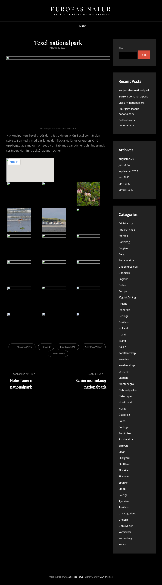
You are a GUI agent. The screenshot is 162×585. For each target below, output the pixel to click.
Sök (121, 48)
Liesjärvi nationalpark (131, 102)
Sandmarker (58, 353)
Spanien (123, 482)
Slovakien (124, 470)
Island (122, 340)
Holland (46, 346)
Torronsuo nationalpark (133, 96)
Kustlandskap (67, 346)
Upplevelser (126, 526)
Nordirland (125, 402)
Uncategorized (127, 513)
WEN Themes (106, 576)
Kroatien (124, 359)
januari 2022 (126, 189)
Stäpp (122, 489)
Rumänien (125, 433)
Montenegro (126, 384)
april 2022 (124, 183)
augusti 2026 (126, 159)
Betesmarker (126, 260)
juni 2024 (124, 165)
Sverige (123, 495)
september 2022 (128, 171)
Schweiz (123, 445)
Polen (122, 421)
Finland (123, 303)
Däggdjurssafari (128, 266)
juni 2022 (124, 177)
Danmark (124, 273)
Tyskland (124, 507)
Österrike (124, 414)
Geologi (123, 316)
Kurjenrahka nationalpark (134, 90)
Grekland (124, 322)
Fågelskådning (24, 346)
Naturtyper (125, 396)
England (123, 279)
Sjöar (122, 452)
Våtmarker (125, 532)
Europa (123, 291)
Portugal (124, 427)
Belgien (123, 248)
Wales (122, 544)
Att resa (123, 236)
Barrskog (124, 242)
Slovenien (124, 476)
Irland (122, 334)
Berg (122, 254)
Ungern (123, 519)
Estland (123, 285)
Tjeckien (124, 501)
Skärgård (124, 458)
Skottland (124, 464)
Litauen (123, 377)
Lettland (123, 371)
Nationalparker (93, 346)
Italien (122, 347)
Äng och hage (127, 229)
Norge (122, 408)
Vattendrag (125, 538)
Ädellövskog (126, 223)
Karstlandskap (127, 353)
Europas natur (81, 9)
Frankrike (124, 310)
